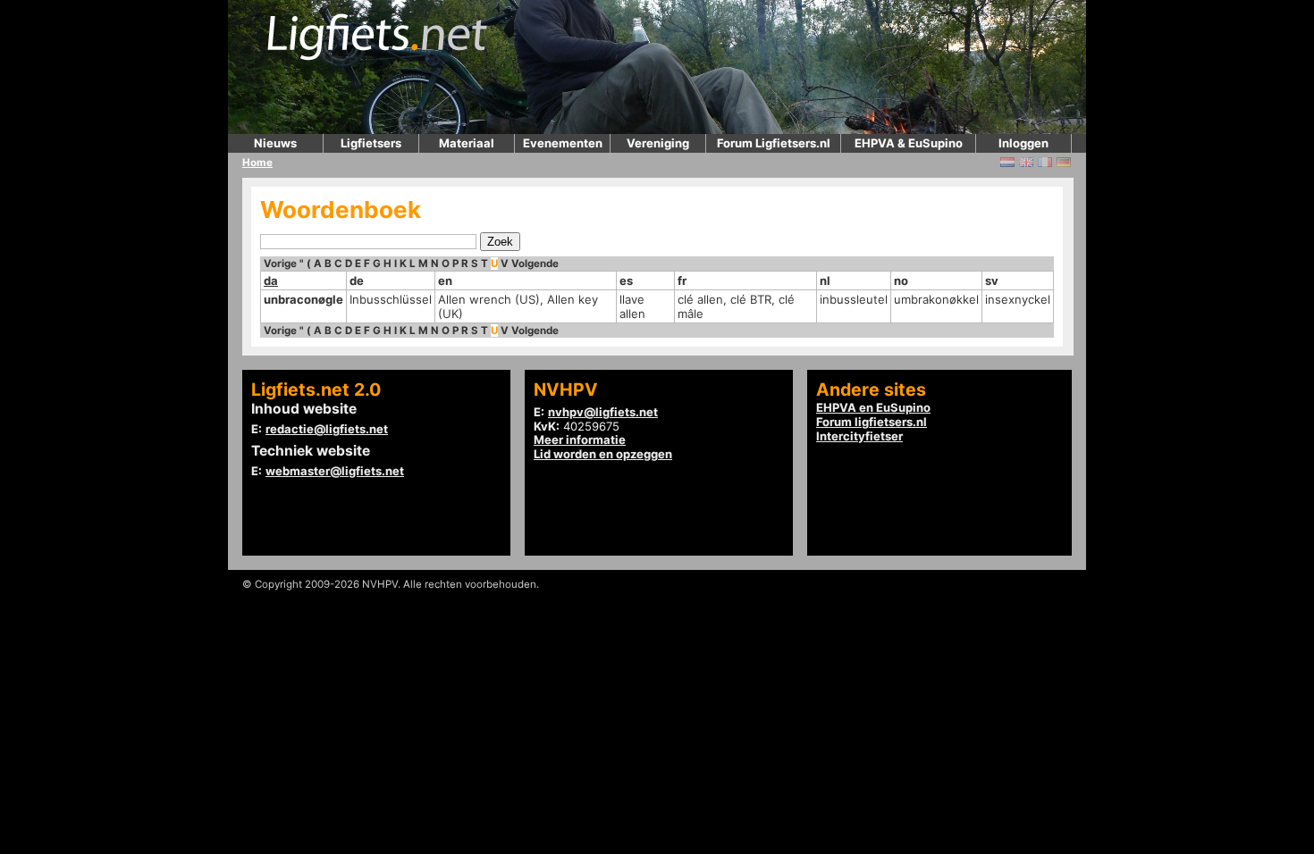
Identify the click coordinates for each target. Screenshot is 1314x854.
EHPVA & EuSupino (909, 143)
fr (682, 280)
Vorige (280, 263)
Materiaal (466, 143)
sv (991, 280)
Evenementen (562, 143)
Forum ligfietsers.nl (871, 421)
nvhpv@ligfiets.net (603, 412)
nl (825, 280)
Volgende (535, 263)
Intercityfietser (859, 436)
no (901, 280)
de (357, 280)
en (445, 280)
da (271, 280)
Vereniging (658, 143)
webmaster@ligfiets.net (334, 471)
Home (257, 162)
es (626, 280)
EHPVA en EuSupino (873, 407)
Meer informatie (580, 439)
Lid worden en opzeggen (603, 454)
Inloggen (1023, 143)
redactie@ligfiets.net (326, 429)
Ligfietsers (371, 143)
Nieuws (275, 143)
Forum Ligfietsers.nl (773, 143)
